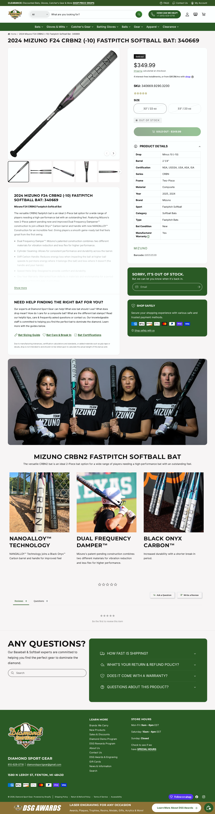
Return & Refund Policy (80, 797)
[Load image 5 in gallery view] (109, 171)
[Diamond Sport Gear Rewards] (195, 14)
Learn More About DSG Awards (175, 807)
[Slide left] (106, 153)
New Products (97, 729)
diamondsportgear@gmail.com (44, 764)
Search (93, 770)
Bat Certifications (89, 335)
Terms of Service (101, 797)
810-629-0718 (16, 764)
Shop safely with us (145, 330)
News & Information (100, 766)
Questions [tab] (39, 600)
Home (14, 34)
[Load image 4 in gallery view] (86, 171)
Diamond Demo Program (103, 738)
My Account (201, 3)
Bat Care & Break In (58, 335)
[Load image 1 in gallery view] (18, 171)
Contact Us (181, 3)
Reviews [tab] (19, 600)
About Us (94, 748)
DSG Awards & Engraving (103, 757)
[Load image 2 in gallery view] (41, 171)
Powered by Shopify (42, 797)
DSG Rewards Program (102, 743)
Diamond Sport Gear (23, 797)
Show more (20, 287)
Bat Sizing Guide (29, 335)
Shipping (138, 71)
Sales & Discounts (99, 734)
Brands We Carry (98, 725)
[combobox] (97, 14)
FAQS (166, 3)
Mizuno (140, 248)
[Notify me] (198, 287)
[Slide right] (113, 153)
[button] (204, 14)
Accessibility (116, 797)
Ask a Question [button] (164, 595)
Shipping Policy (61, 797)
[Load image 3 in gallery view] (63, 171)
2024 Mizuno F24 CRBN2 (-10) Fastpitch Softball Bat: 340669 (49, 34)
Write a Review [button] (191, 595)
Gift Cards (95, 761)
